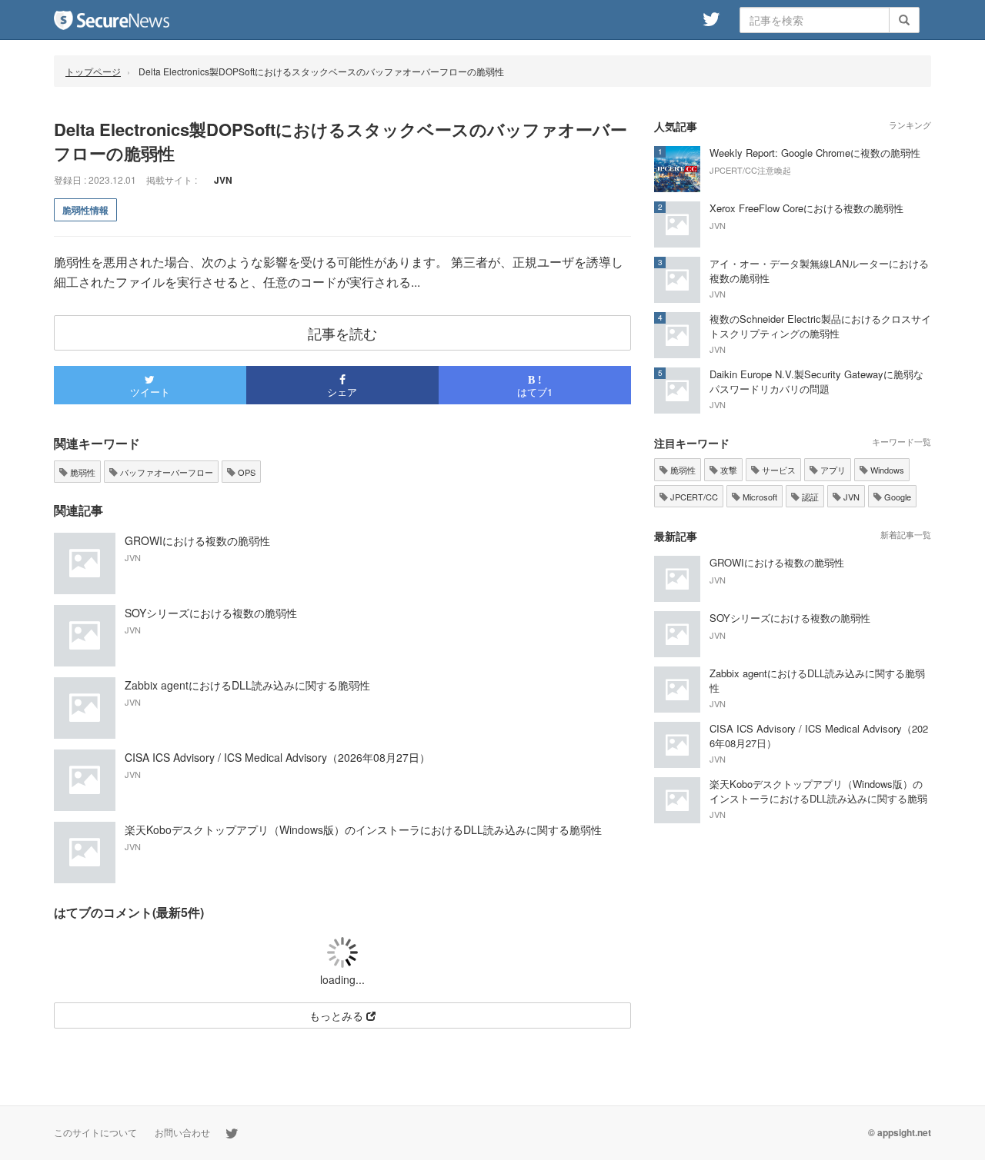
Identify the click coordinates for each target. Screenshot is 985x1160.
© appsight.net (899, 1132)
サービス (778, 470)
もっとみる (337, 1015)
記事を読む (342, 333)
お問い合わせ (182, 1131)
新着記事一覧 (905, 534)
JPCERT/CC (693, 496)
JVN (850, 496)
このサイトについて (95, 1131)
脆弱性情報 (85, 210)
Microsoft (758, 496)
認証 (809, 496)
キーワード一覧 (901, 441)
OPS (245, 472)
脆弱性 (81, 472)
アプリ (832, 470)
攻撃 (727, 470)
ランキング (910, 124)
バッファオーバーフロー (165, 472)
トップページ (93, 71)
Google (896, 496)
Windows (886, 470)
